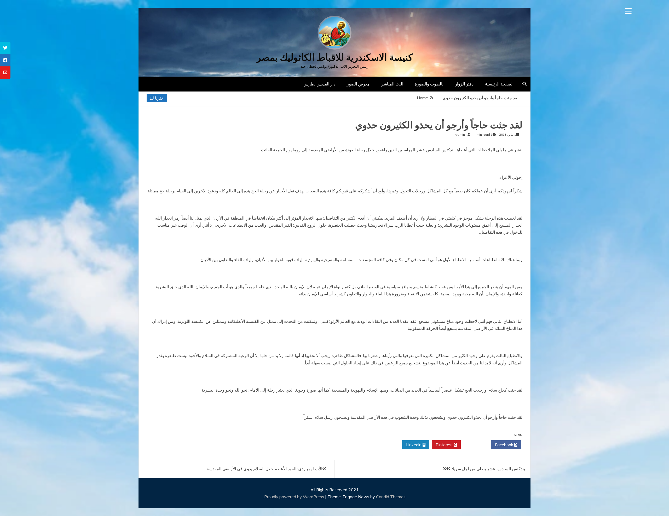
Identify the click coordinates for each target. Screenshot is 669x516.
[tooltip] (5, 48)
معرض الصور (358, 84)
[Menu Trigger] (628, 11)
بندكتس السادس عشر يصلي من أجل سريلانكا (486, 468)
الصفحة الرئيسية (499, 84)
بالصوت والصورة (429, 84)
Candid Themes (391, 496)
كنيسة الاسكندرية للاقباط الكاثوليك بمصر (334, 57)
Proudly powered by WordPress (294, 496)
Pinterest (445, 444)
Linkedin (414, 444)
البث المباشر (392, 84)
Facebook (504, 444)
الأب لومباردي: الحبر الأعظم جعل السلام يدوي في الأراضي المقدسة (264, 468)
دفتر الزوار (464, 84)
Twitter (474, 444)
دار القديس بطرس (319, 84)
